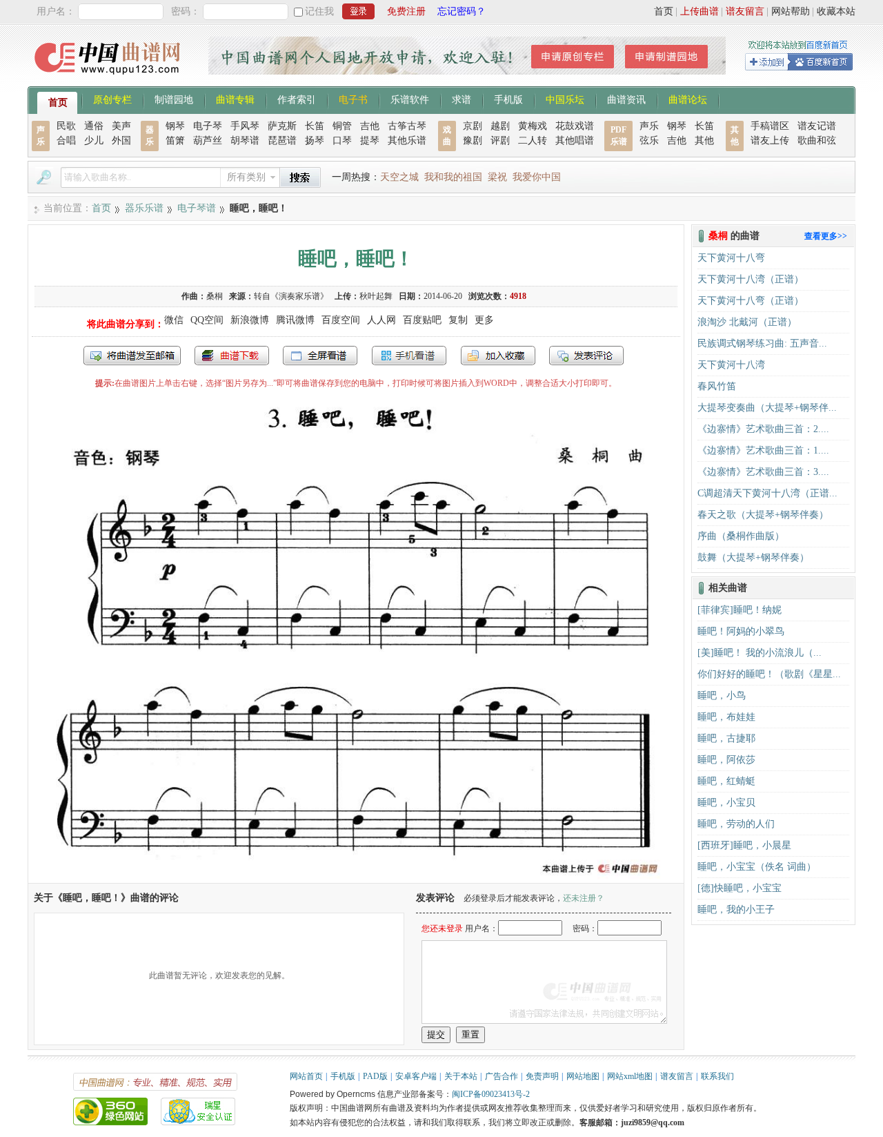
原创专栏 (112, 99)
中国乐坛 (565, 99)
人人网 (381, 320)
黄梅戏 (532, 126)
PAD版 (375, 1076)
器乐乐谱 (144, 208)
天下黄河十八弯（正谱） (750, 300)
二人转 (532, 140)
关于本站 (460, 1076)
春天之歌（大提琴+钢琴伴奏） (763, 514)
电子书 (353, 99)
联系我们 (717, 1076)
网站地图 (582, 1076)
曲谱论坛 (687, 99)
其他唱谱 (574, 140)
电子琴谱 (196, 208)
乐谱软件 (409, 99)
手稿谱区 (770, 126)
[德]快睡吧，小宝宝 (739, 888)
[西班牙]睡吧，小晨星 (744, 845)
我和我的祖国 (453, 177)
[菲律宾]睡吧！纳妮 (739, 610)
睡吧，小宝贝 (726, 802)
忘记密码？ (461, 11)
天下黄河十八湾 (731, 365)
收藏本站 (836, 11)
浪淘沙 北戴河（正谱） (747, 322)
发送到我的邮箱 (132, 355)
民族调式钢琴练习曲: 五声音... (762, 343)
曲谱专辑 (235, 99)
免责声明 (542, 1076)
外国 (121, 140)
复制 (458, 320)
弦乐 (649, 140)
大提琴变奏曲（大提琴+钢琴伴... (767, 407)
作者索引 (296, 99)
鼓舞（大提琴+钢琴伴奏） (753, 557)
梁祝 (497, 177)
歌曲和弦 (816, 140)
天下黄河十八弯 (731, 258)
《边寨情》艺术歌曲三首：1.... (763, 450)
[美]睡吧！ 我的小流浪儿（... (759, 653)
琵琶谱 (282, 140)
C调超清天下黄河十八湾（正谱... (767, 493)
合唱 (66, 140)
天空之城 (399, 177)
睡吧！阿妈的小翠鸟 (740, 631)
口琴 (342, 140)
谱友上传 (770, 140)
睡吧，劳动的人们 (736, 824)
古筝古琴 (407, 126)
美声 (121, 126)
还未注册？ (583, 898)
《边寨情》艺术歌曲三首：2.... (763, 429)
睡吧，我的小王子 (736, 909)
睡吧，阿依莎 (726, 760)
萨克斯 (282, 126)
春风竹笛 (716, 386)
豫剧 (472, 140)
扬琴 (314, 140)
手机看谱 (409, 355)
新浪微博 (249, 320)
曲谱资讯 (626, 99)
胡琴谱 (244, 140)
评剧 (500, 140)
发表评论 (586, 355)
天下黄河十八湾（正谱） (750, 279)
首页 (663, 11)
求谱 (461, 99)
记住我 (319, 11)
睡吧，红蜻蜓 (726, 781)
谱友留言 (745, 11)
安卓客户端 (416, 1076)
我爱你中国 (537, 177)
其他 (704, 140)
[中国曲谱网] (109, 79)
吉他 (369, 126)
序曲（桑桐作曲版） (740, 536)
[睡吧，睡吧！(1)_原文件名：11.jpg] (356, 876)
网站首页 (306, 1076)
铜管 (342, 126)
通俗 (93, 126)
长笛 (314, 126)
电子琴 (207, 126)
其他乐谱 (407, 140)
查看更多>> (825, 236)
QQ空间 (207, 320)
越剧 (500, 126)
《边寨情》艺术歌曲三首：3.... (763, 472)
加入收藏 (498, 355)
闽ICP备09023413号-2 (491, 1094)
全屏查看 (320, 355)
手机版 (508, 99)
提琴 (369, 140)
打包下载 (232, 355)
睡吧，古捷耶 (726, 738)
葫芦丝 (207, 140)
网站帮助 (790, 11)
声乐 (649, 126)
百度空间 (340, 320)
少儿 (93, 140)
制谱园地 (174, 99)
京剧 (472, 126)
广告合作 (501, 1076)
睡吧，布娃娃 (726, 717)
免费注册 (406, 11)
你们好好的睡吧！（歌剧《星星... (769, 674)
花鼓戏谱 (574, 126)
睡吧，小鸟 (721, 695)
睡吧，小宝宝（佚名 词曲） (756, 867)
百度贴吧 (422, 320)
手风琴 (244, 126)
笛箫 (175, 140)
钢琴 (175, 126)
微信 (173, 320)
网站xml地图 (630, 1076)
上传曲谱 (699, 11)
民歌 (66, 126)
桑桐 (214, 296)
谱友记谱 (816, 126)
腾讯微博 (295, 320)
